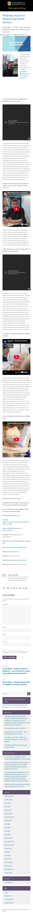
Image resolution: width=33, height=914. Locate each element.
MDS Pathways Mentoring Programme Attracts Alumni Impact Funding (16, 767)
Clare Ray (7, 34)
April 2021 (7, 806)
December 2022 (9, 796)
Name (5, 627)
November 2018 (9, 869)
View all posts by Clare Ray (20, 580)
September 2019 (9, 845)
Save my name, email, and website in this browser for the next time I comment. (15, 652)
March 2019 (8, 859)
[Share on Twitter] (11, 588)
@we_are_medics (7, 530)
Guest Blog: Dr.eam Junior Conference (15, 728)
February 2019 (9, 862)
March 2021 (8, 810)
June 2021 (7, 803)
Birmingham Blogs (17, 8)
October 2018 (8, 872)
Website (5, 641)
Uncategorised (9, 882)
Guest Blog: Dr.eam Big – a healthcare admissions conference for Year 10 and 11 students (16, 739)
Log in (6, 892)
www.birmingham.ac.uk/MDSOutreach (16, 547)
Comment (6, 604)
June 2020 (7, 827)
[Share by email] (26, 588)
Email (5, 634)
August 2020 (8, 820)
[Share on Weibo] (23, 588)
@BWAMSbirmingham (13, 528)
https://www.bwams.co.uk (12, 515)
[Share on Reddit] (20, 588)
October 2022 (8, 799)
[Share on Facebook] (8, 588)
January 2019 (8, 866)
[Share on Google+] (17, 588)
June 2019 (7, 855)
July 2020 (7, 824)
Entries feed (8, 895)
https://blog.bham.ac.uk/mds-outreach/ (16, 560)
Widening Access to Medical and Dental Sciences (14, 18)
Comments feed (9, 899)
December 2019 (9, 841)
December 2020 (9, 817)
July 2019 (7, 852)
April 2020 (7, 834)
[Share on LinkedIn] (14, 588)
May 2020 (7, 831)
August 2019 (8, 848)
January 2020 (8, 838)
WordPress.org (9, 902)
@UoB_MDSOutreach (13, 551)
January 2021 (8, 813)
